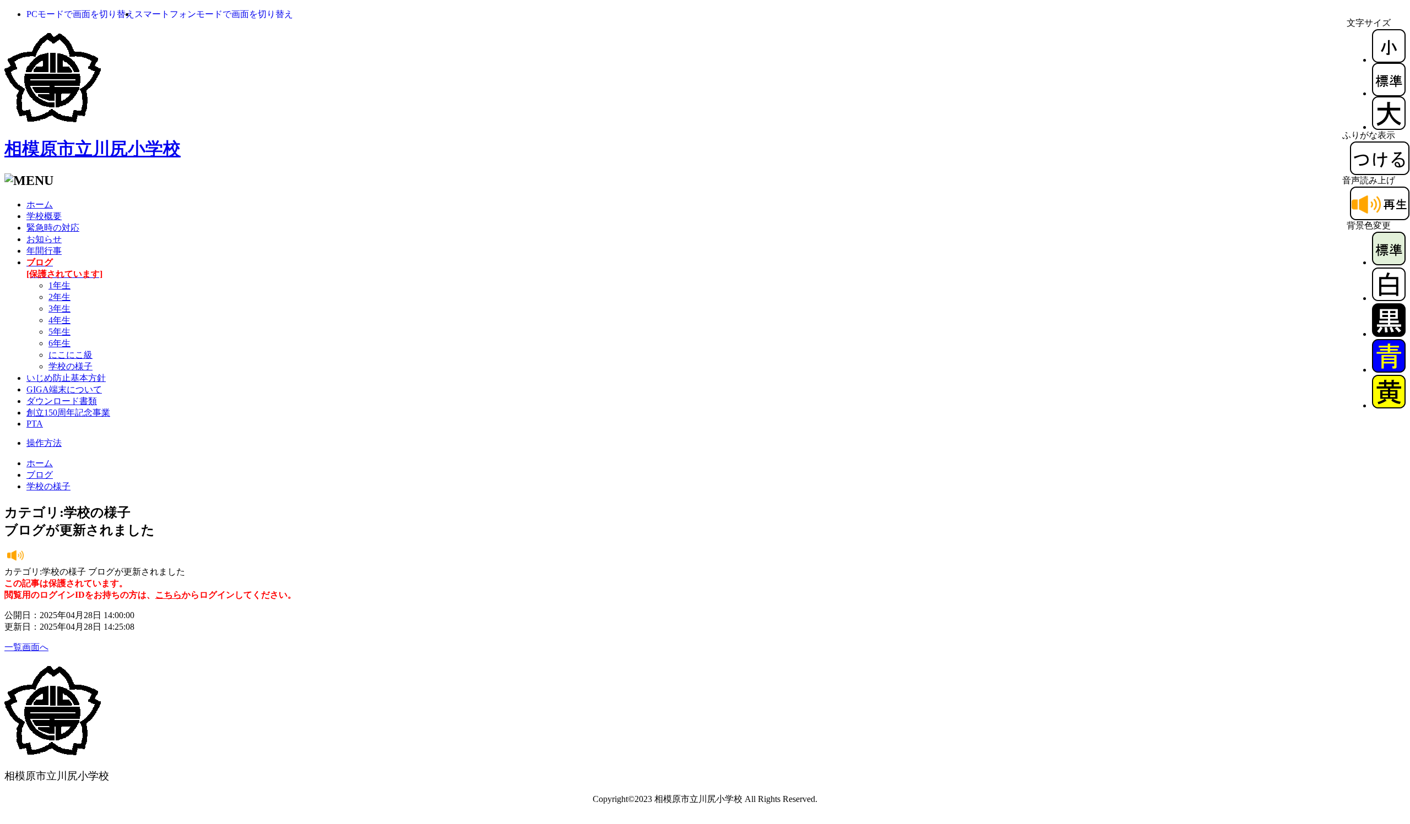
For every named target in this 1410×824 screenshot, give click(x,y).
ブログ (39, 474)
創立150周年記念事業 (68, 412)
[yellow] (1389, 405)
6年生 (59, 343)
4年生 (59, 320)
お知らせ (44, 239)
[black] (1389, 334)
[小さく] (1389, 59)
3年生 (59, 308)
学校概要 (44, 216)
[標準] (1389, 93)
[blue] (1389, 369)
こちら (168, 594)
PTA (34, 423)
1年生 (59, 285)
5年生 (59, 331)
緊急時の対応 (52, 227)
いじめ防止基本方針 (66, 378)
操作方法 (44, 443)
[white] (1389, 298)
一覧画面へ (26, 647)
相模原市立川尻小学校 (92, 149)
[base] (1389, 262)
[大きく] (1389, 127)
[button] (80, 14)
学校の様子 (70, 366)
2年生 (59, 297)
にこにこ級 (70, 354)
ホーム (39, 204)
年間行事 (44, 250)
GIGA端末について (64, 389)
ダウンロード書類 (61, 401)
